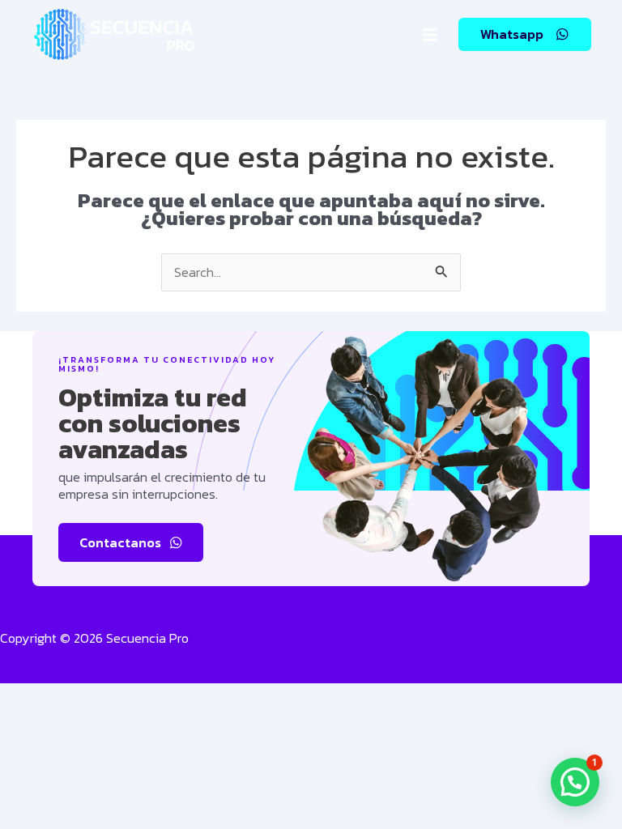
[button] (430, 35)
